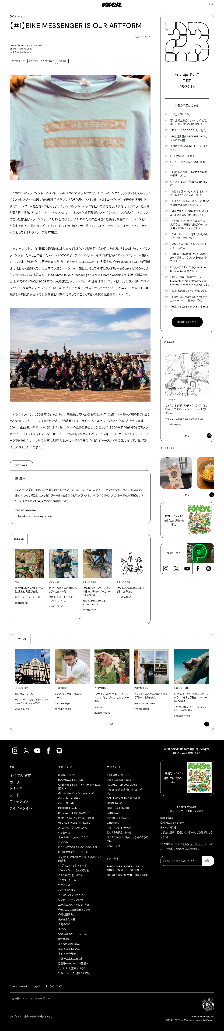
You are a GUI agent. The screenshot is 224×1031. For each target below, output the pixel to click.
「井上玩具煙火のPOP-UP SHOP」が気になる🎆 (188, 138)
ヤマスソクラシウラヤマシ (71, 895)
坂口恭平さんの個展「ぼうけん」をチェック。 (189, 148)
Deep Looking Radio (119, 779)
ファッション (19, 801)
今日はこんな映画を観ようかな (74, 909)
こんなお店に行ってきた (70, 875)
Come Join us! (18, 986)
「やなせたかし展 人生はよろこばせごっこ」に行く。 (189, 246)
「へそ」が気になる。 (180, 114)
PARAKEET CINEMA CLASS (122, 784)
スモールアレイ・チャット (119, 827)
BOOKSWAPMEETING (70, 779)
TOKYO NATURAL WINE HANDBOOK (127, 875)
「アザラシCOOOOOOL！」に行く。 (188, 130)
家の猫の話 (64, 939)
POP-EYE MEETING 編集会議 (123, 798)
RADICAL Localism (69, 808)
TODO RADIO (114, 803)
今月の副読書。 (66, 914)
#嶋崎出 (63, 61)
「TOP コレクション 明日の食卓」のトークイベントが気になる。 (189, 236)
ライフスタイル (21, 808)
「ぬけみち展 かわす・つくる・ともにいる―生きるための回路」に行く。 (189, 193)
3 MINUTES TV (66, 775)
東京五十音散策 (67, 953)
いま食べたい (65, 832)
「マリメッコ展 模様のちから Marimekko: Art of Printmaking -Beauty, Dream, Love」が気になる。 (189, 281)
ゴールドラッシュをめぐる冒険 (73, 870)
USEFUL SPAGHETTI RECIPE (74, 822)
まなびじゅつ (113, 846)
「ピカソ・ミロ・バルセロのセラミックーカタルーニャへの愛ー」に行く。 (189, 298)
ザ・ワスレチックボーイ (70, 880)
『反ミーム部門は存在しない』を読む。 (188, 164)
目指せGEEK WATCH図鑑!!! (73, 963)
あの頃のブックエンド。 (118, 817)
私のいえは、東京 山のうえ (72, 968)
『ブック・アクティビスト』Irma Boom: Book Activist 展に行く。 (189, 269)
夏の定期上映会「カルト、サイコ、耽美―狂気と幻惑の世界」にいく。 (188, 122)
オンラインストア (53, 986)
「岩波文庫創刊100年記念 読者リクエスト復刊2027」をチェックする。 (189, 213)
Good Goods (66, 803)
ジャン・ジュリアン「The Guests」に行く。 (188, 183)
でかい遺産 (64, 885)
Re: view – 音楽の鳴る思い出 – (75, 812)
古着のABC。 (65, 924)
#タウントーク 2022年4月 (41, 61)
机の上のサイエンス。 (69, 948)
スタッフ (36, 986)
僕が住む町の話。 (67, 919)
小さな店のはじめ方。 (69, 943)
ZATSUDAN (113, 812)
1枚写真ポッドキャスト (118, 775)
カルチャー (18, 782)
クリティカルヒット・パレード (72, 865)
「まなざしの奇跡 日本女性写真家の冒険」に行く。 (188, 173)
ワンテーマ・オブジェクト (70, 899)
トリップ (16, 788)
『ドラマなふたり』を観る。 (183, 156)
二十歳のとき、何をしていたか (73, 904)
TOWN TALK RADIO (118, 808)
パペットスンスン (66, 890)
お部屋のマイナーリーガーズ (73, 852)
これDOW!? (113, 822)
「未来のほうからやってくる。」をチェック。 (189, 308)
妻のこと (62, 929)
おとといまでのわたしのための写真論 (77, 847)
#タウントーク (18, 61)
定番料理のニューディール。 (72, 934)
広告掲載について (19, 998)
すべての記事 (20, 776)
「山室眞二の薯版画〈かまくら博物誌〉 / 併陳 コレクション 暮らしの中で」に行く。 (188, 257)
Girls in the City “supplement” (76, 793)
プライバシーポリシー (192, 844)
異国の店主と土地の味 (70, 958)
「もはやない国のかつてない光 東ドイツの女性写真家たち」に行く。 (189, 203)
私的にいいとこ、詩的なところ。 (74, 973)
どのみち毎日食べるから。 (120, 832)
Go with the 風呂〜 (69, 798)
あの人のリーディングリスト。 (73, 827)
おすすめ (63, 842)
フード (14, 795)
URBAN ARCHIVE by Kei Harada (76, 817)
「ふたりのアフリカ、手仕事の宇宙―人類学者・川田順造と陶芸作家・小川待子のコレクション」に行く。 (189, 224)
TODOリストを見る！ (187, 322)
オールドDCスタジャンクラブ (73, 837)
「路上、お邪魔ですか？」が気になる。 (189, 290)
